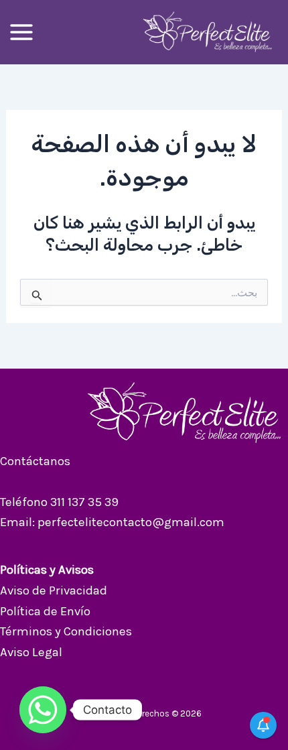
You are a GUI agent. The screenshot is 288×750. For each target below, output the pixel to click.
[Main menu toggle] (21, 32)
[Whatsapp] (42, 709)
